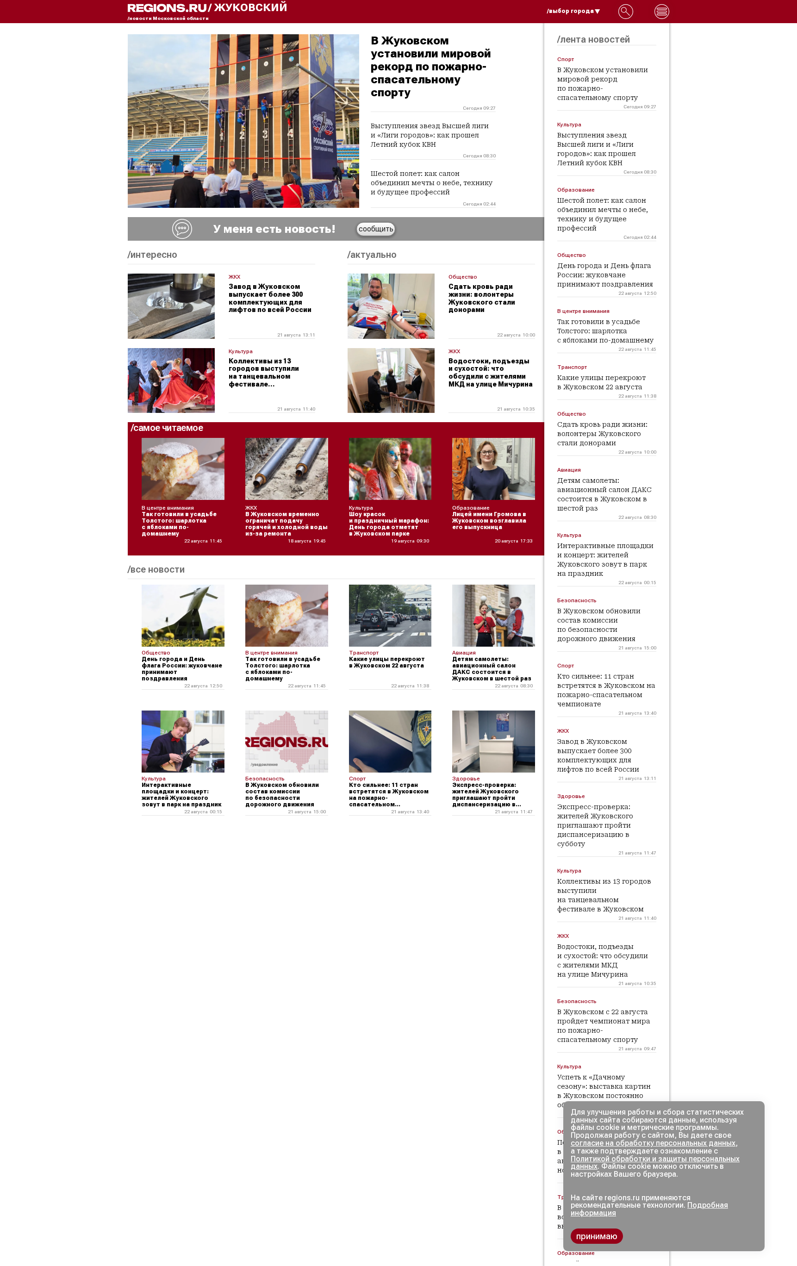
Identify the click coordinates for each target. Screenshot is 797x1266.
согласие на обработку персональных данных (653, 1143)
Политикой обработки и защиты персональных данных (655, 1162)
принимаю (596, 1236)
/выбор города (570, 11)
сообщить (376, 229)
